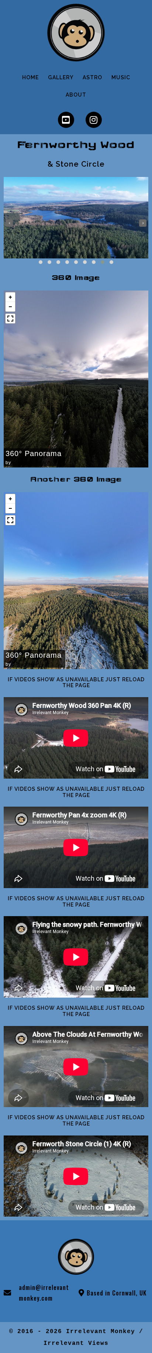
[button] (40, 262)
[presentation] (9, 223)
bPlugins (23, 462)
